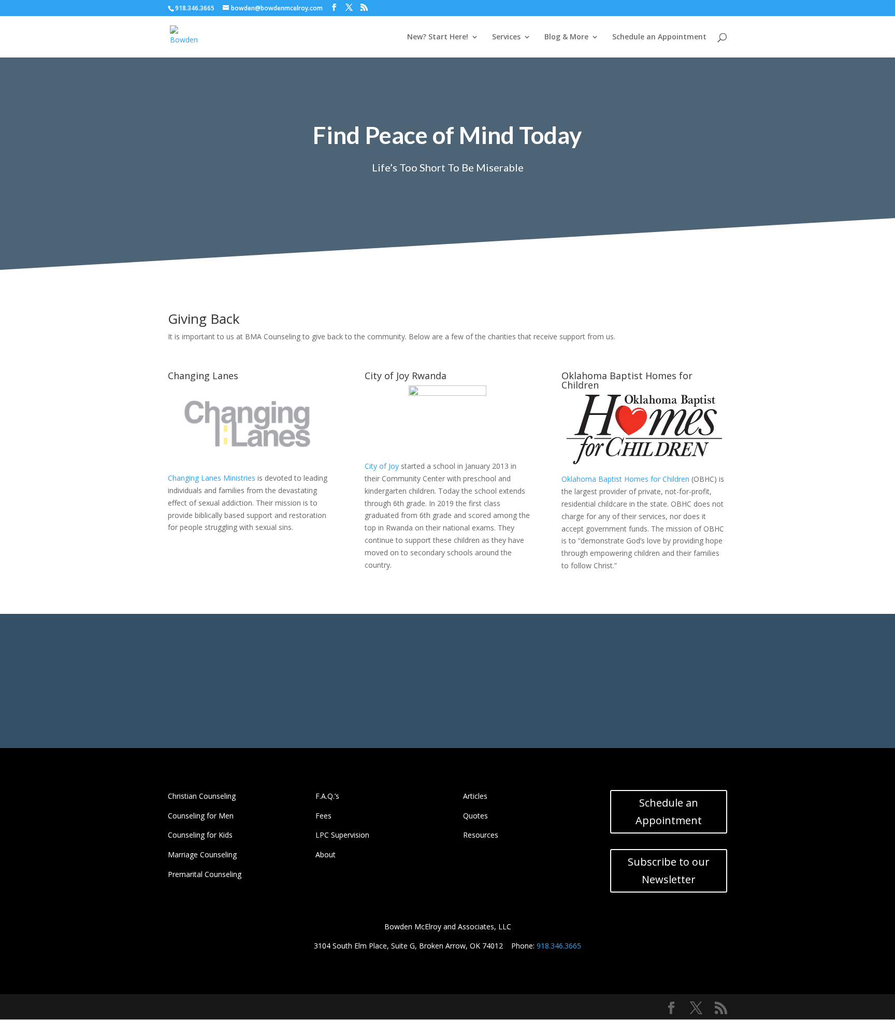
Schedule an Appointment (659, 37)
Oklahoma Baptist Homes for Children (625, 479)
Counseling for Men (201, 816)
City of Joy (382, 466)
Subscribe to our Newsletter (669, 870)
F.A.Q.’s (327, 796)
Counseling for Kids (200, 835)
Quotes (475, 816)
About (325, 854)
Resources (480, 835)
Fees (323, 816)
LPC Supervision (342, 835)
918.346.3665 (559, 946)
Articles (475, 796)
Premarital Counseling (204, 874)
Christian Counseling (202, 796)
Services (506, 37)
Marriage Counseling (202, 854)
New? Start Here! (437, 37)
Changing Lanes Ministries (211, 478)
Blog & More (566, 37)
